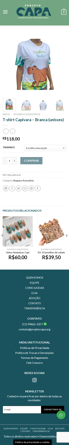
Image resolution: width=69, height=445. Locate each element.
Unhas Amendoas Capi (17, 252)
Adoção (34, 298)
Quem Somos (34, 277)
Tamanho (9, 147)
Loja (34, 292)
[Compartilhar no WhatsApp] (6, 188)
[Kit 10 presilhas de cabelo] (51, 231)
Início (6, 114)
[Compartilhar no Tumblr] (38, 188)
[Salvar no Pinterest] (31, 188)
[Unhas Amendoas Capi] (18, 231)
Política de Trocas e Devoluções (34, 352)
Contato (34, 303)
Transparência (34, 308)
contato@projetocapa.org (34, 329)
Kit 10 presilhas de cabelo (51, 252)
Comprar (31, 160)
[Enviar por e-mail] (25, 188)
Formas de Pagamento (34, 357)
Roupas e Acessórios (26, 114)
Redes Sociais (34, 373)
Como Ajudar (34, 287)
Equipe (34, 282)
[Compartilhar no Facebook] (12, 188)
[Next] (61, 64)
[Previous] (8, 64)
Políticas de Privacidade (34, 347)
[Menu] (5, 12)
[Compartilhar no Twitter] (19, 188)
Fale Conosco (34, 362)
